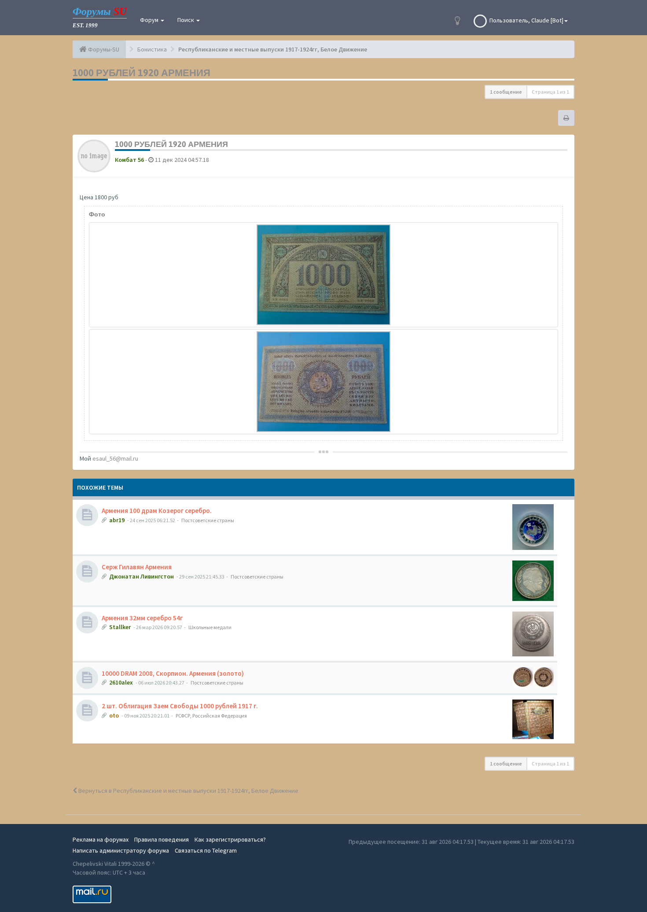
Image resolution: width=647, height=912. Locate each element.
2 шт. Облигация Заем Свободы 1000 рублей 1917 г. (180, 706)
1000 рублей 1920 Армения (141, 72)
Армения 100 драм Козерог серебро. (157, 510)
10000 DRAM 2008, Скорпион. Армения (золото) (173, 673)
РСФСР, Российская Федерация (211, 715)
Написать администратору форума (121, 850)
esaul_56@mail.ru (115, 458)
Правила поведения (161, 839)
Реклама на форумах (101, 839)
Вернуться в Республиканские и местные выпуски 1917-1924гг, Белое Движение (187, 791)
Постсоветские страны (207, 520)
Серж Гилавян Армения (137, 567)
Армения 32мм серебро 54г (142, 618)
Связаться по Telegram (206, 850)
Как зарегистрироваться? (230, 839)
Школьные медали (210, 627)
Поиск (186, 20)
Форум (150, 20)
